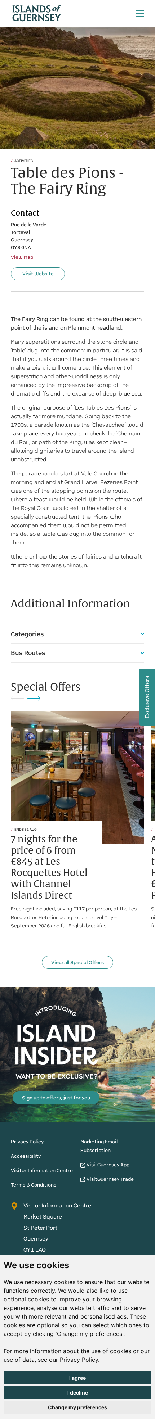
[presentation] (17, 698)
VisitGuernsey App (107, 1164)
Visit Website (38, 273)
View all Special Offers (77, 962)
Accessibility (26, 1156)
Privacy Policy (79, 1359)
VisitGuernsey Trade (109, 1179)
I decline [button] (77, 1392)
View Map (22, 257)
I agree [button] (77, 1378)
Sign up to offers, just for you (56, 1098)
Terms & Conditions (33, 1185)
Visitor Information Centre (42, 1170)
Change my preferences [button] (77, 1407)
